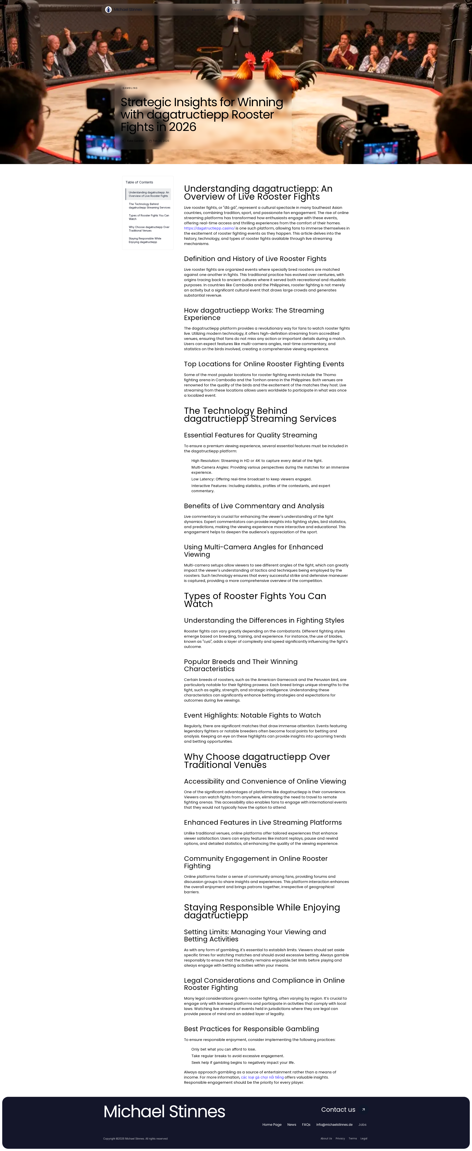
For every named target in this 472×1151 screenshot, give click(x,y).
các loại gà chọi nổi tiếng (262, 1077)
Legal (364, 1138)
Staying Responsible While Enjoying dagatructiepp (145, 240)
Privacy (340, 1138)
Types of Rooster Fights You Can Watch (149, 217)
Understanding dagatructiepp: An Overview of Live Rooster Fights (149, 194)
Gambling (130, 88)
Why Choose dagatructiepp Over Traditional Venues (149, 228)
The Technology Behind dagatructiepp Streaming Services (149, 205)
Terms (353, 1138)
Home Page (272, 1124)
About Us (326, 1138)
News (291, 1124)
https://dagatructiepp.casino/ (209, 228)
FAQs (306, 1124)
